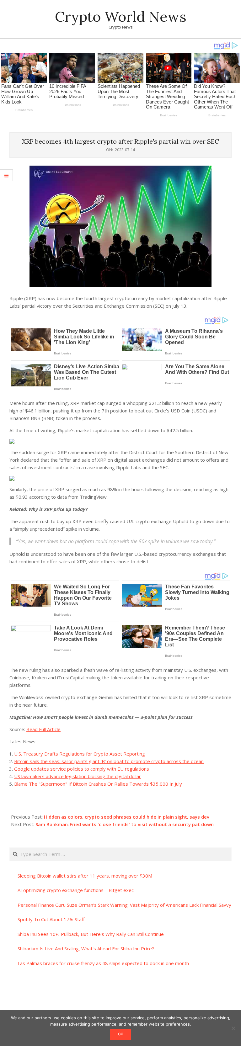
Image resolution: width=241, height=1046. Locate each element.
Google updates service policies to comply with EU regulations (81, 769)
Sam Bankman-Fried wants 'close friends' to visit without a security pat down (124, 824)
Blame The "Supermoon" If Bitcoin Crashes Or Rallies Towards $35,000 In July (98, 784)
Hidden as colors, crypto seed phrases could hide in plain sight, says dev (126, 817)
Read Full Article (43, 729)
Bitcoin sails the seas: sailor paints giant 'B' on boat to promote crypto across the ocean (109, 761)
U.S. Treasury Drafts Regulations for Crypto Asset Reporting (79, 754)
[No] (233, 1028)
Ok (120, 1034)
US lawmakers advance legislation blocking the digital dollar (77, 776)
